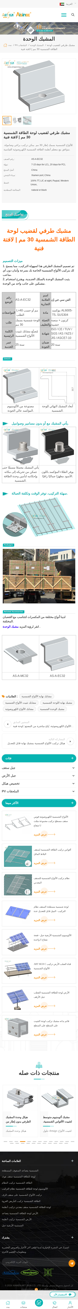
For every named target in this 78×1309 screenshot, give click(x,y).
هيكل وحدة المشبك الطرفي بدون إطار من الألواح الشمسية (18, 1120)
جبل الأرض (9, 775)
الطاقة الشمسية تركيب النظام (17, 1182)
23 (61, 1143)
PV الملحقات (10, 791)
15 (17, 1143)
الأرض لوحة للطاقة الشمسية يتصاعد (20, 1213)
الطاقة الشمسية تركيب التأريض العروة (21, 1201)
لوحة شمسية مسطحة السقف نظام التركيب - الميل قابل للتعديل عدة (51, 908)
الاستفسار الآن (60, 1294)
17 (28, 1143)
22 (55, 1143)
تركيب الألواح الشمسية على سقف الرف (22, 1195)
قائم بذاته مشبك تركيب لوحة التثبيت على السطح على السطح (51, 1023)
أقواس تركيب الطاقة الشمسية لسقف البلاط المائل (52, 851)
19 (39, 1143)
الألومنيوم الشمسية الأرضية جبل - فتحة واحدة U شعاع (52, 937)
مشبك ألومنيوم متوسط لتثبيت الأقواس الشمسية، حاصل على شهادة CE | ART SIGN (57, 1120)
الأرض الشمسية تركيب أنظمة (17, 1219)
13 (72, 1141)
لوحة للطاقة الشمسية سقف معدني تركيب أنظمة (26, 1207)
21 (50, 1143)
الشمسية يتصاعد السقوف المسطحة (20, 1170)
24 (66, 1143)
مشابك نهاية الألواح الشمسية (37, 696)
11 (61, 1141)
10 (56, 1141)
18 (33, 1143)
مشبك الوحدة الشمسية (52, 709)
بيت (10, 45)
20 (44, 1143)
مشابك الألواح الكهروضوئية (19, 709)
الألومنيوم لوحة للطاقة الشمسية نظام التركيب (25, 1188)
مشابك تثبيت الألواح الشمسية (20, 702)
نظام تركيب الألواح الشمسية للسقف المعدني (52, 880)
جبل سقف (8, 768)
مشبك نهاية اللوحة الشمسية (57, 702)
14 (12, 1143)
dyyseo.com (27, 1289)
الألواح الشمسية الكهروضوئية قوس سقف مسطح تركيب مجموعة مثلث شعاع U (51, 821)
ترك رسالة (39, 1302)
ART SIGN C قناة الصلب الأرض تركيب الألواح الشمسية (52, 966)
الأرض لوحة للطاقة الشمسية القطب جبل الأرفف (51, 994)
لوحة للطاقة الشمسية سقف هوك (18, 1176)
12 (67, 1141)
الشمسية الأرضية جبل (13, 1225)
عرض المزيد (40, 834)
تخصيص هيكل (11, 783)
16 (22, 1143)
